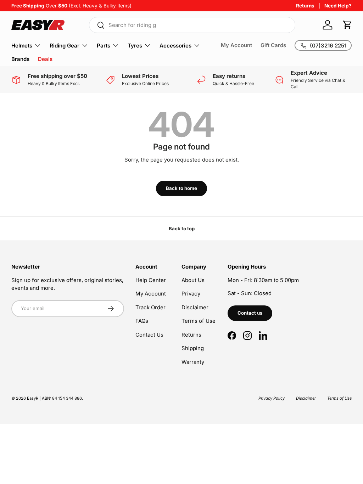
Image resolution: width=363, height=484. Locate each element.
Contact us (250, 313)
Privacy (191, 293)
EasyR (32, 398)
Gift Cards (273, 45)
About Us (193, 280)
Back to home (181, 188)
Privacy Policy (271, 398)
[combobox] (192, 25)
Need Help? (338, 6)
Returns (305, 6)
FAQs (141, 320)
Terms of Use (199, 320)
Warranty (193, 362)
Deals (45, 59)
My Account (236, 45)
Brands (20, 59)
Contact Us (149, 334)
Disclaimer (195, 307)
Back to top (182, 228)
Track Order (150, 307)
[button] (347, 25)
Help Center (150, 280)
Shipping (193, 348)
